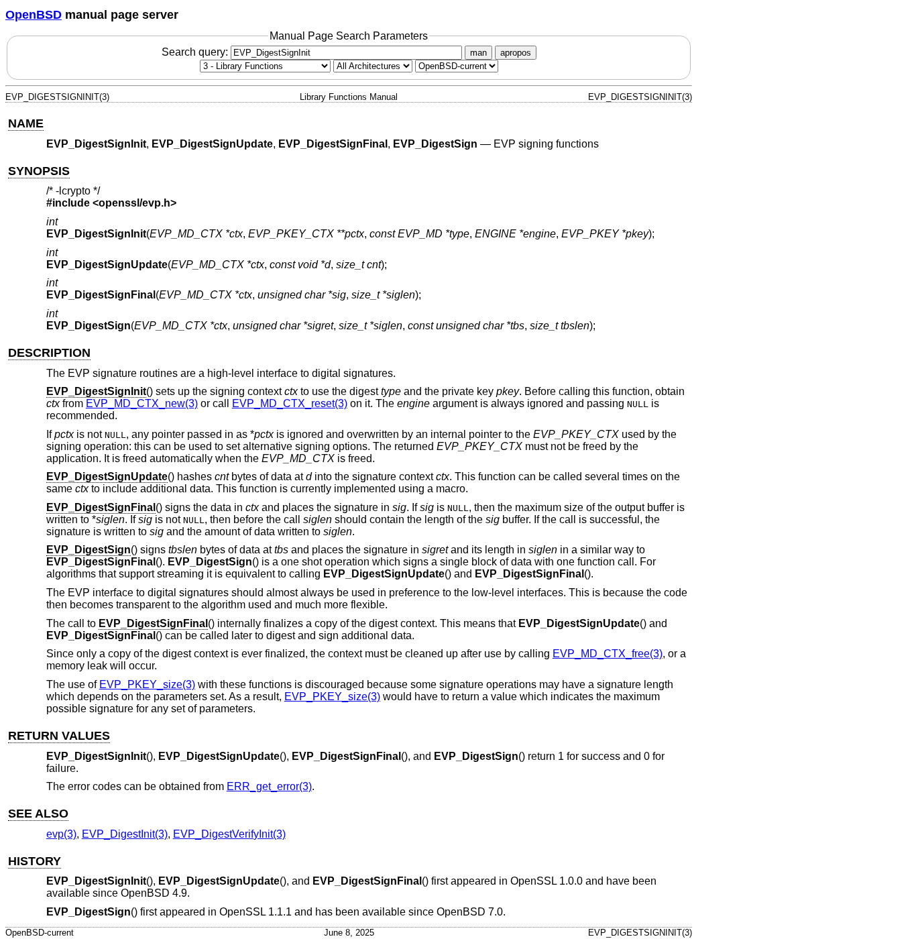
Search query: (196, 52)
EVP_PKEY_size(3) (147, 684)
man (478, 53)
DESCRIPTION (49, 352)
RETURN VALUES (59, 735)
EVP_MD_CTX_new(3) (142, 403)
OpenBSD (33, 14)
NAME (26, 123)
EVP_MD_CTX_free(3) (608, 653)
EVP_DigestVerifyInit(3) (229, 834)
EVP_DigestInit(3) (125, 834)
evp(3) (61, 834)
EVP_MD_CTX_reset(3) (289, 403)
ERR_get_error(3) (269, 786)
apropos (515, 53)
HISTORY (34, 861)
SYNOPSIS (39, 171)
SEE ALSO (38, 813)
